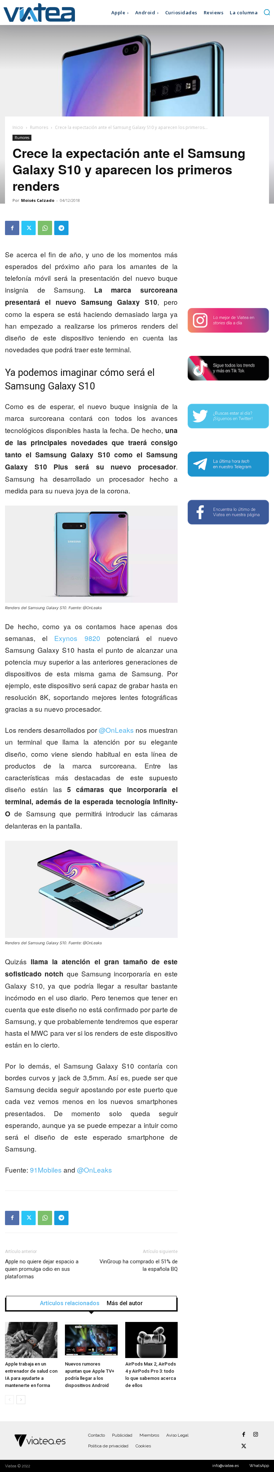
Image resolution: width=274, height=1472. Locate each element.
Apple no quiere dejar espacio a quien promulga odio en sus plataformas (41, 1269)
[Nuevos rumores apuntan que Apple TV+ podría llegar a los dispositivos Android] (91, 1340)
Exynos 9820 (77, 638)
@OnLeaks (116, 730)
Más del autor (125, 1303)
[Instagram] (256, 1435)
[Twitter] (28, 228)
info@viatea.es (225, 1465)
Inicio (17, 127)
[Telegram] (61, 228)
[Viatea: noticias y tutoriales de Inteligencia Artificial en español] (37, 12)
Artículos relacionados (70, 1303)
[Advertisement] (228, 256)
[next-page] (20, 1399)
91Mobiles (46, 1169)
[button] (266, 12)
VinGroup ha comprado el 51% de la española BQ (139, 1265)
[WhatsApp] (45, 228)
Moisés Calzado (37, 200)
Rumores (39, 127)
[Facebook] (12, 228)
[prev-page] (9, 1399)
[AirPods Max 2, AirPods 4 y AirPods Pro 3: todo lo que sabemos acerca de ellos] (151, 1340)
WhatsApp (259, 1465)
